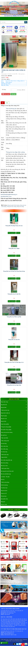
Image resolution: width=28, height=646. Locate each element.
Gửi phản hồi (5, 642)
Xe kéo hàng (4, 443)
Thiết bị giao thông (5, 468)
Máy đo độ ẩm (4, 490)
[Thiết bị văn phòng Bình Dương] (14, 2)
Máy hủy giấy (4, 415)
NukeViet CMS (8, 640)
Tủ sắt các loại (4, 487)
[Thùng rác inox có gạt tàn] (14, 287)
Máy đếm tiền (4, 404)
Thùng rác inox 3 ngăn (14, 248)
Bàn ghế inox (4, 435)
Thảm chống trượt (5, 440)
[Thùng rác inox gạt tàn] (14, 332)
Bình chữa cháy (4, 446)
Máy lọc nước (4, 504)
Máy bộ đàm (3, 407)
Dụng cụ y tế (4, 493)
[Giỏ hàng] (22, 645)
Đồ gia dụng (3, 496)
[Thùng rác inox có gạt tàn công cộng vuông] (14, 264)
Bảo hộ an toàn (4, 465)
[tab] (3, 103)
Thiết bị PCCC (4, 457)
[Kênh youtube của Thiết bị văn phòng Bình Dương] (23, 644)
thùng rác (14, 108)
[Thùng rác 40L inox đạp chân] (14, 378)
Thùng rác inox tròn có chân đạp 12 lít (14, 362)
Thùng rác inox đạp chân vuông (15, 152)
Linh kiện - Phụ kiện (5, 476)
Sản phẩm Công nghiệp (6, 429)
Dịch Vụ (2, 479)
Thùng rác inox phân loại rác (14, 316)
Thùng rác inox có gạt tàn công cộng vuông (14, 271)
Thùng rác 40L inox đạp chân (14, 385)
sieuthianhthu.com (6, 196)
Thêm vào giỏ (6, 94)
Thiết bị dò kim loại (5, 410)
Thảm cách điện (4, 438)
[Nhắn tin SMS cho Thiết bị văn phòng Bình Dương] (14, 644)
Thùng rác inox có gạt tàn (14, 294)
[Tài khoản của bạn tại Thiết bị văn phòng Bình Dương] (25, 644)
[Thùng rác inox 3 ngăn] (14, 241)
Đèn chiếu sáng (4, 449)
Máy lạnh (3, 501)
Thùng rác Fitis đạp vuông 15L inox (14, 225)
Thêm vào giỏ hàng (11, 232)
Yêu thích (18, 232)
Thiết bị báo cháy (4, 454)
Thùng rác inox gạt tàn (14, 339)
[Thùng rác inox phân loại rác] (14, 310)
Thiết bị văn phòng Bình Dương (16, 639)
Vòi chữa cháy (4, 451)
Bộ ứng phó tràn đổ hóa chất (7, 471)
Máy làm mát (4, 418)
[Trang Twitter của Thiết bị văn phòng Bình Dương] (20, 644)
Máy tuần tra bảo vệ (5, 413)
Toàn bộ (8, 108)
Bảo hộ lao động (4, 462)
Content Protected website (17, 640)
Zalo (17, 644)
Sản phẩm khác (4, 499)
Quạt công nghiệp (5, 424)
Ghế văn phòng (4, 485)
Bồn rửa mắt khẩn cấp (6, 474)
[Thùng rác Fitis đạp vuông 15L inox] (14, 219)
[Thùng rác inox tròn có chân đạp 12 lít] (14, 355)
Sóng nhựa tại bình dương (6, 432)
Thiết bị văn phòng (5, 482)
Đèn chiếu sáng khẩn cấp (6, 460)
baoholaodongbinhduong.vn (9, 194)
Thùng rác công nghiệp (6, 426)
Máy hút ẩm (3, 421)
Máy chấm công (4, 402)
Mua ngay (13, 94)
